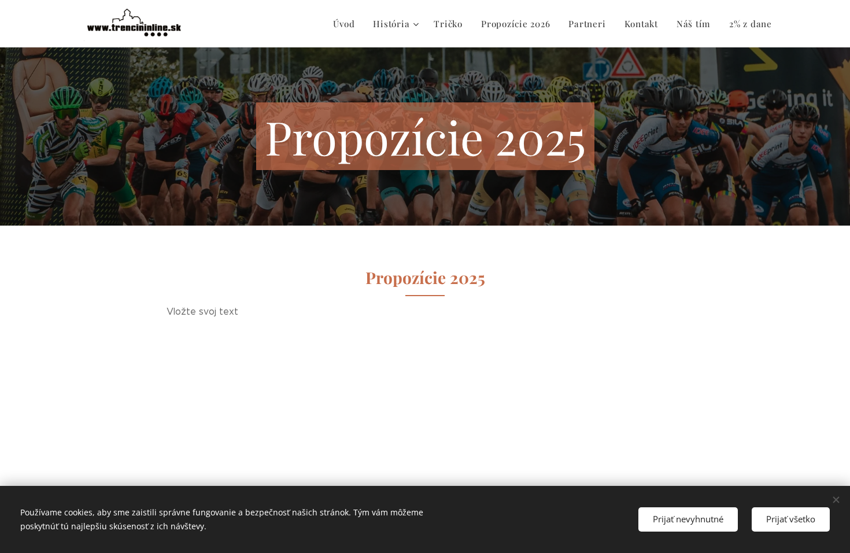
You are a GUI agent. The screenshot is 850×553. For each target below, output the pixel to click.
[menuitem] (347, 23)
